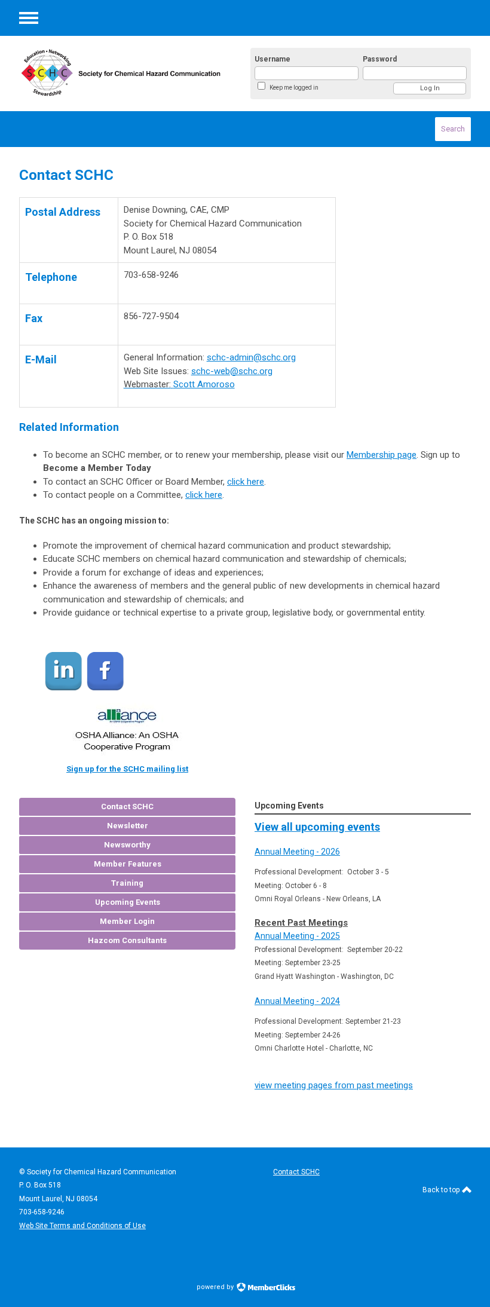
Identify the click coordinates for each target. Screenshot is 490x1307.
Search (453, 128)
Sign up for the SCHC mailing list (127, 768)
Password (380, 59)
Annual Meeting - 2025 (297, 936)
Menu (28, 18)
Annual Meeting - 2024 (297, 1001)
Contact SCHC (296, 1172)
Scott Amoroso (204, 384)
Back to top (441, 1190)
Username (272, 59)
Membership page (381, 454)
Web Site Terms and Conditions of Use (82, 1226)
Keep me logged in (294, 87)
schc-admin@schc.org (251, 357)
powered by (216, 1287)
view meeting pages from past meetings (334, 1085)
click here (245, 481)
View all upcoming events (317, 827)
